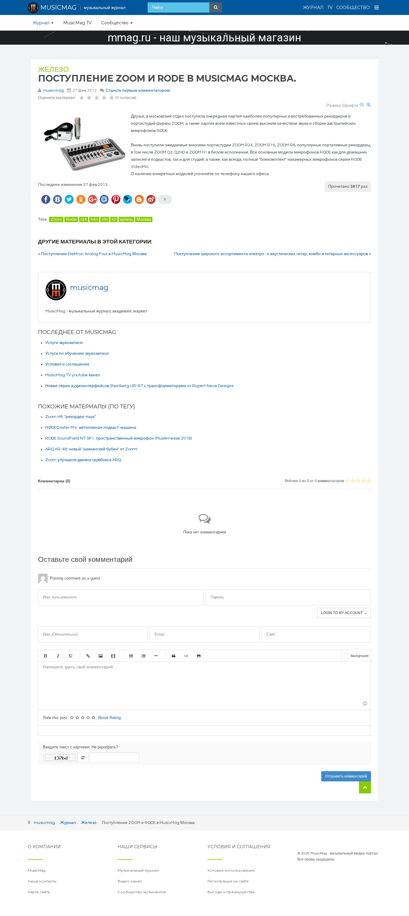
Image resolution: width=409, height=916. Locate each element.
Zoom (56, 219)
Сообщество (353, 7)
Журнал (313, 7)
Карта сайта (39, 892)
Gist (199, 655)
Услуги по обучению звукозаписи (77, 353)
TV (330, 7)
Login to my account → (344, 613)
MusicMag (37, 870)
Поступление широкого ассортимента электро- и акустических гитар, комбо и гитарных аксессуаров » (272, 254)
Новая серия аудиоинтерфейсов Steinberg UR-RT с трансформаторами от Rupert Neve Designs (139, 386)
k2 (114, 219)
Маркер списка (156, 655)
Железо (53, 69)
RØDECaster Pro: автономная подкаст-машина (90, 427)
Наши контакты (42, 881)
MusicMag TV (77, 22)
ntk (105, 219)
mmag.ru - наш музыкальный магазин (204, 37)
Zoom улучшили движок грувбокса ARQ (83, 460)
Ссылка (88, 655)
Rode (71, 219)
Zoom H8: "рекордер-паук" (70, 417)
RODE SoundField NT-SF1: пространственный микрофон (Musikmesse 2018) (118, 438)
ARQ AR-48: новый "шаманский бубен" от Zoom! (91, 449)
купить (126, 219)
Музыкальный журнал (138, 870)
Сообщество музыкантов (142, 892)
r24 (84, 219)
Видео (113, 655)
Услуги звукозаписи (64, 343)
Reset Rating (109, 717)
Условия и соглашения (67, 364)
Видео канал (130, 881)
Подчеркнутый (70, 655)
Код (186, 655)
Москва (144, 219)
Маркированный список (131, 655)
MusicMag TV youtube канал (72, 375)
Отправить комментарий (346, 776)
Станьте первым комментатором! (138, 90)
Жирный (45, 655)
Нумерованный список (143, 655)
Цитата (173, 655)
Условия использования (231, 870)
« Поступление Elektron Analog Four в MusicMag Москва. (93, 254)
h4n (94, 219)
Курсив (57, 655)
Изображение (100, 655)
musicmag (53, 90)
